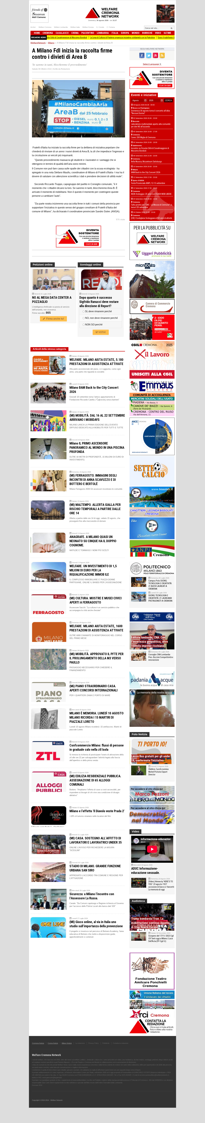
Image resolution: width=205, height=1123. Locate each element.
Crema (75, 33)
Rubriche (147, 33)
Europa (125, 33)
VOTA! (102, 332)
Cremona (48, 33)
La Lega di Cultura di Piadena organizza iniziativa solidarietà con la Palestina (92, 37)
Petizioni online (43, 264)
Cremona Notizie (38, 1043)
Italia (115, 33)
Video (158, 33)
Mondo (135, 33)
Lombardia (103, 33)
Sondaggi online (90, 264)
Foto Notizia (139, 734)
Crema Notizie (53, 1043)
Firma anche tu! (54, 318)
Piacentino (87, 33)
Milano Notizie (67, 1043)
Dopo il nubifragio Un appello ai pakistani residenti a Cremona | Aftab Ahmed (160, 37)
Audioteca (138, 900)
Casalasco (62, 33)
